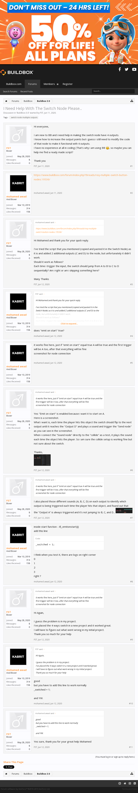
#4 (131, 336)
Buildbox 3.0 (23, 112)
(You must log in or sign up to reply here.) (115, 756)
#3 (131, 284)
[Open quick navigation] (131, 100)
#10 (131, 703)
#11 (131, 747)
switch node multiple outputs (24, 117)
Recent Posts (27, 91)
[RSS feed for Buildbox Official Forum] (134, 783)
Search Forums (10, 91)
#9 (131, 639)
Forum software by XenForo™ (25, 789)
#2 (131, 193)
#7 (131, 518)
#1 (131, 166)
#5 (131, 363)
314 (28, 208)
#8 (131, 581)
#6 (131, 470)
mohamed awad (16, 196)
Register (68, 84)
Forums (32, 84)
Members (49, 84)
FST (41, 112)
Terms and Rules (129, 789)
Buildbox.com (13, 84)
